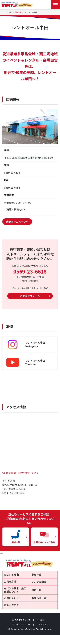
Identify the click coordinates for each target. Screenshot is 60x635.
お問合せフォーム (30, 296)
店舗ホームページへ (17, 221)
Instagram (31, 346)
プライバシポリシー (21, 624)
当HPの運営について (21, 620)
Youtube (30, 364)
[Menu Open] (55, 4)
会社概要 (40, 620)
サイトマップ (42, 624)
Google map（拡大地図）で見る (20, 472)
